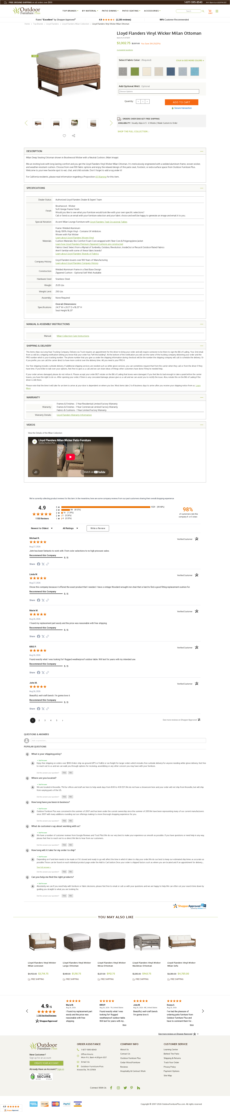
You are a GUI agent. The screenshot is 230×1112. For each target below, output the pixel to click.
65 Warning (100, 176)
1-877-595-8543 (193, 2)
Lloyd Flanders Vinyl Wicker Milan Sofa (181, 964)
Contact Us (125, 1053)
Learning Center (171, 1049)
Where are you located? (43, 778)
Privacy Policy (170, 1067)
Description (34, 151)
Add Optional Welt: (134, 86)
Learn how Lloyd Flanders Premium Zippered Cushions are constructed (89, 244)
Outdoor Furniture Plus (130, 1058)
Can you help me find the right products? (52, 877)
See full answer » (44, 867)
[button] (64, 772)
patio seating (130, 10)
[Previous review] (27, 1011)
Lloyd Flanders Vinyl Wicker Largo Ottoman (77, 964)
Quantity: (129, 101)
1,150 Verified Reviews (46, 1015)
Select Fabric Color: (135, 60)
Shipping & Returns (172, 1058)
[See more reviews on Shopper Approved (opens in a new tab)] (47, 564)
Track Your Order (171, 1062)
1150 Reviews (45, 518)
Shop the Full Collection (133, 131)
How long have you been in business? (50, 802)
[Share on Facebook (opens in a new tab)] (38, 564)
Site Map (168, 1075)
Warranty (33, 397)
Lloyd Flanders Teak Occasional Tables (108, 221)
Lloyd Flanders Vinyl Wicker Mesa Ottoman (112, 964)
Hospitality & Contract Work (132, 1071)
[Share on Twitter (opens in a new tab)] (43, 564)
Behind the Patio (171, 1053)
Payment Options (171, 1071)
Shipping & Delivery (38, 345)
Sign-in (60, 1069)
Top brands (69, 10)
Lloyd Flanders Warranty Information (74, 415)
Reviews (124, 1067)
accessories (151, 10)
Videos (30, 424)
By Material (89, 10)
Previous (26, 123)
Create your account (46, 1063)
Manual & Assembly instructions (48, 324)
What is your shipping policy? (46, 754)
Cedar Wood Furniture (130, 1062)
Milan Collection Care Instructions (73, 336)
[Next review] (203, 1011)
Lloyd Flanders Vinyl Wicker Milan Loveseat (42, 964)
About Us (124, 1049)
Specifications (35, 187)
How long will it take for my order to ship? (53, 850)
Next (111, 123)
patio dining (109, 10)
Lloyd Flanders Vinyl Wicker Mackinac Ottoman (147, 964)
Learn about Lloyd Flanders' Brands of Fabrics (77, 253)
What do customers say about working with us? (55, 826)
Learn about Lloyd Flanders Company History (77, 263)
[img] (46, 1011)
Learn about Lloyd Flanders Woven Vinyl (75, 237)
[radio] (115, 507)
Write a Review (98, 528)
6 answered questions (125, 50)
